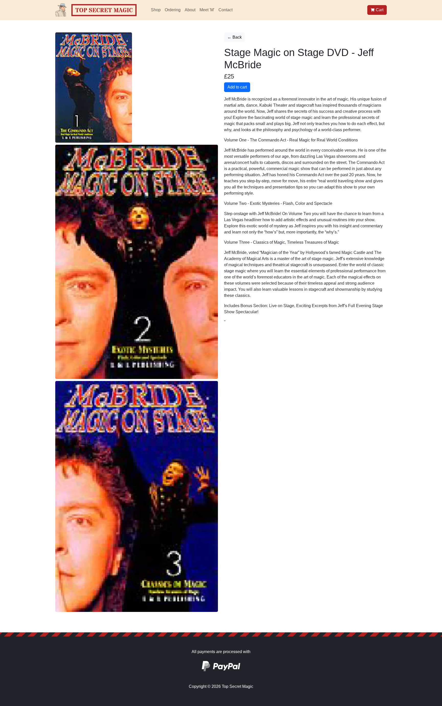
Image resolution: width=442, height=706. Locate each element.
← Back (234, 37)
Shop (156, 10)
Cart (379, 10)
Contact (225, 10)
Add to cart (237, 87)
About (190, 10)
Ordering (173, 10)
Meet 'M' (207, 10)
